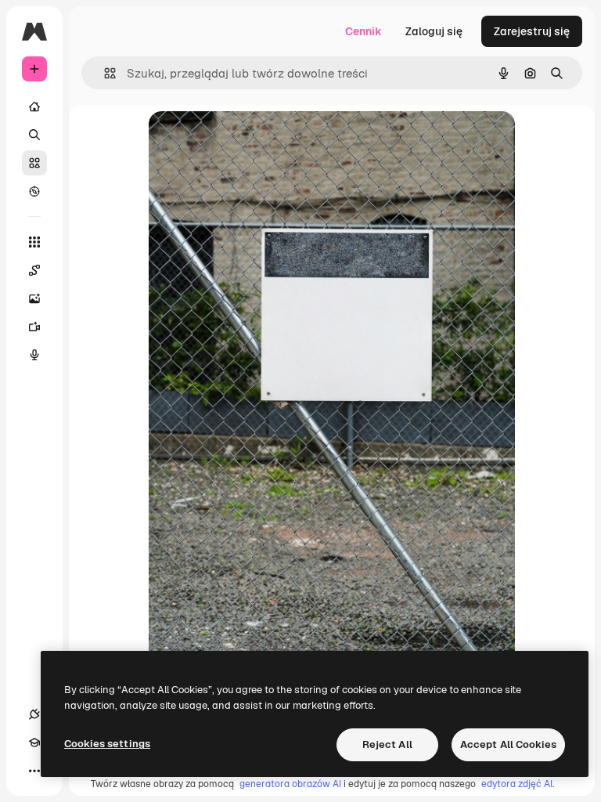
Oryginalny (256, 140)
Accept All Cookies (508, 744)
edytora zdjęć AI (516, 784)
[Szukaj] (34, 134)
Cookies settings (107, 743)
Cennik (363, 31)
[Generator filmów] (34, 326)
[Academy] (34, 742)
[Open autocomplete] (103, 73)
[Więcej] (34, 770)
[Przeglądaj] (34, 191)
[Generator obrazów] (34, 298)
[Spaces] (34, 270)
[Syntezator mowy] (34, 354)
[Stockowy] (34, 162)
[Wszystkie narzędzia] (34, 242)
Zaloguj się (433, 31)
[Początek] (34, 106)
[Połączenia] (34, 714)
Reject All (387, 744)
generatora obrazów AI (290, 784)
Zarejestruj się (532, 31)
